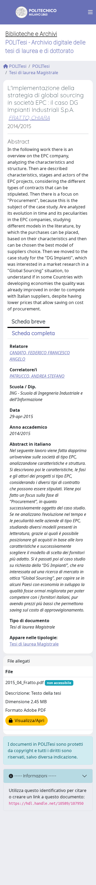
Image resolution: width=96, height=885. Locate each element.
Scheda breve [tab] (28, 321)
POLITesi (17, 66)
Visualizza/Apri (28, 720)
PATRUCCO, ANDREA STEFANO (37, 376)
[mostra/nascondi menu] (90, 12)
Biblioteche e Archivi (31, 34)
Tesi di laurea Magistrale (33, 72)
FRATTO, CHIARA (29, 117)
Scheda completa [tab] (33, 333)
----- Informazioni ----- (34, 775)
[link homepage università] (32, 12)
